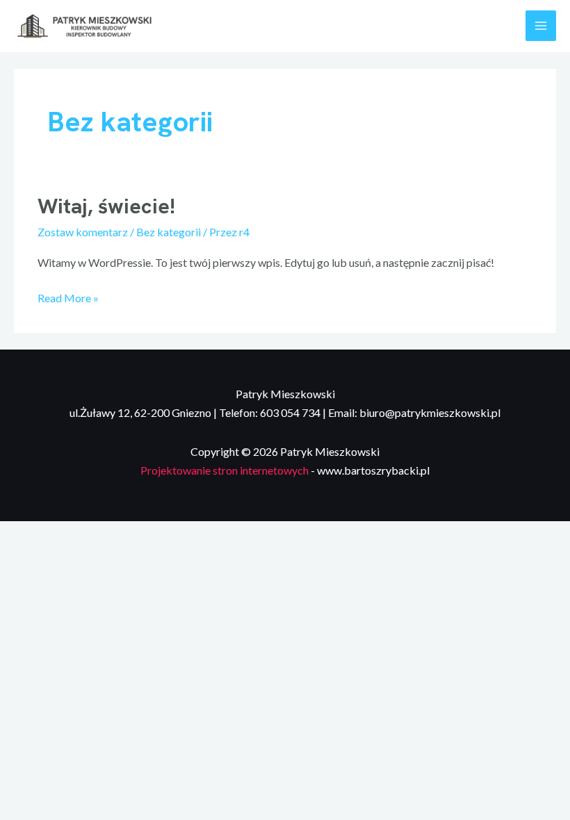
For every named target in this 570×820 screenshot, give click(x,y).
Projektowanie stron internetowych (224, 470)
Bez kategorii (168, 231)
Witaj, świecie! (106, 206)
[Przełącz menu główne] (541, 25)
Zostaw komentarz (83, 231)
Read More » (68, 296)
